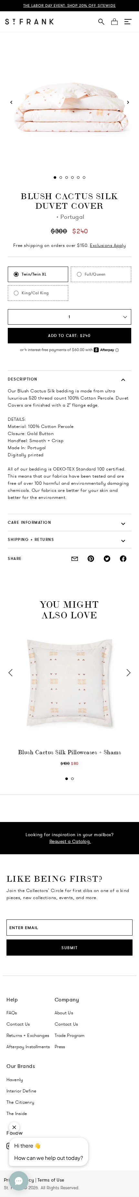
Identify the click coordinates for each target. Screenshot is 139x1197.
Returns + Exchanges (27, 1035)
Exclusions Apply (108, 245)
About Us (64, 1013)
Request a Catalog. (70, 841)
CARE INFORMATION (29, 522)
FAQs (11, 1013)
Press (60, 1047)
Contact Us (18, 1024)
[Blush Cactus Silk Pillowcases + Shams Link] (69, 683)
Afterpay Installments (28, 1047)
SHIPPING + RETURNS (31, 539)
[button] (128, 21)
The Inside (16, 1113)
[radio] (38, 274)
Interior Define (21, 1091)
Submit (69, 947)
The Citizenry (20, 1102)
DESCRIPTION (22, 379)
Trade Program (70, 1035)
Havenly (14, 1079)
